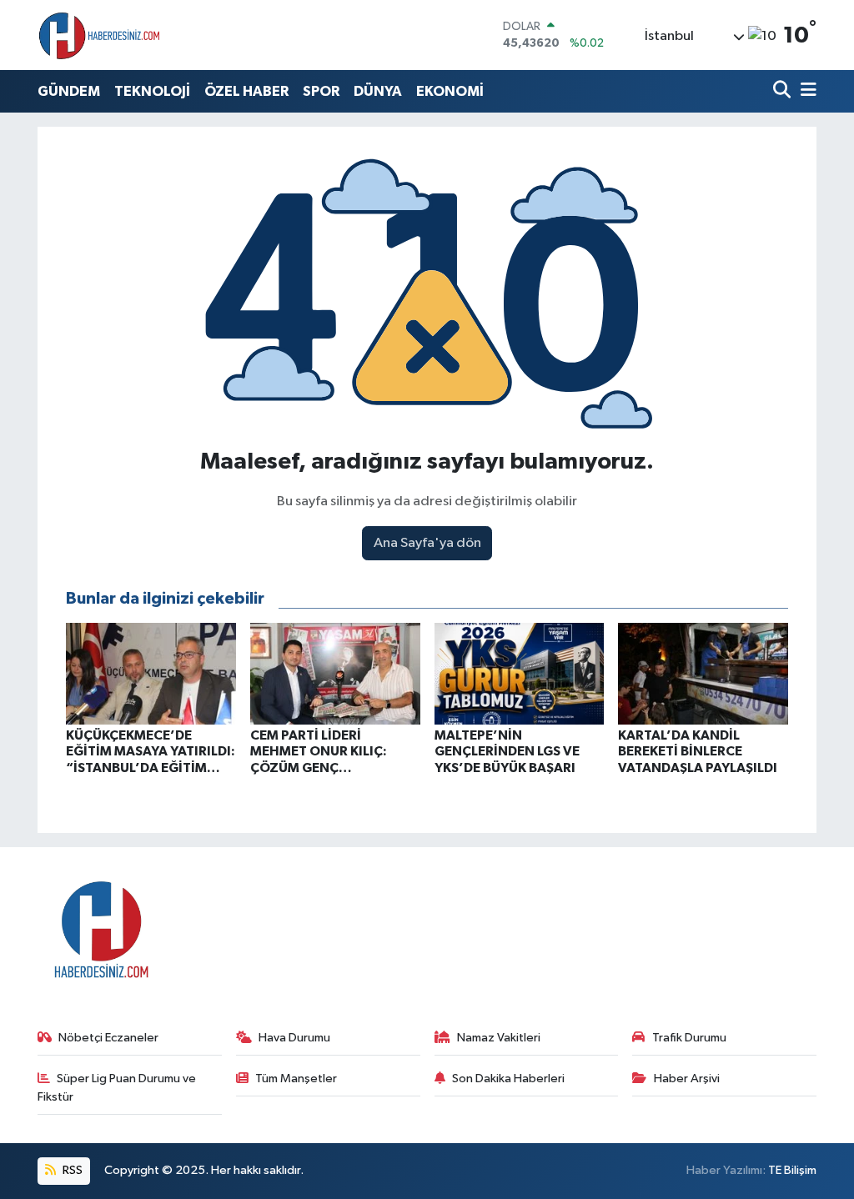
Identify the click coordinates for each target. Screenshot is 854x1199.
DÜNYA (378, 91)
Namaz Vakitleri (498, 1037)
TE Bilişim (792, 1170)
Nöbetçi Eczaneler (108, 1037)
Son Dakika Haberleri (508, 1078)
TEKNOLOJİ (152, 91)
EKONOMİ (450, 91)
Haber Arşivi (687, 1078)
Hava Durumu (294, 1037)
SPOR (321, 91)
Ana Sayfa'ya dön (427, 543)
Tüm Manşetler (296, 1078)
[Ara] (783, 91)
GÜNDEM (69, 91)
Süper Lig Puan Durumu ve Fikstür (117, 1087)
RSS (71, 1170)
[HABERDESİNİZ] (100, 35)
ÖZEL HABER (246, 91)
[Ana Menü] (805, 91)
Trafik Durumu (689, 1037)
